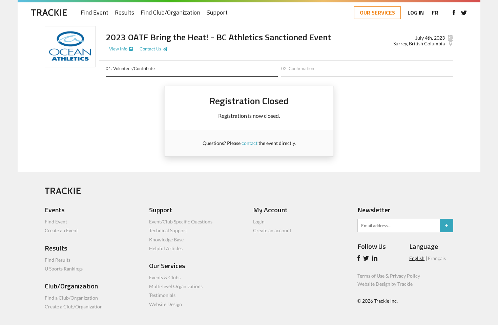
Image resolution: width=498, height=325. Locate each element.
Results (124, 12)
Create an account (272, 230)
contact (249, 143)
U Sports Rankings (64, 269)
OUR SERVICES (377, 12)
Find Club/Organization (170, 12)
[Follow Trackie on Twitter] (367, 259)
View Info (118, 48)
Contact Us (150, 48)
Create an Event (61, 230)
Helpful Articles (166, 248)
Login (259, 221)
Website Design (165, 304)
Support (217, 12)
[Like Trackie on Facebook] (359, 259)
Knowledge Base (166, 239)
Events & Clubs (165, 277)
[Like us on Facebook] (454, 12)
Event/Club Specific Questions (180, 221)
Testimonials (162, 295)
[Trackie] (63, 192)
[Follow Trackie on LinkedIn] (375, 259)
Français (437, 258)
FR (435, 12)
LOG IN (416, 12)
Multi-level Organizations (176, 286)
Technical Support (168, 230)
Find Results (57, 260)
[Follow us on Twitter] (464, 12)
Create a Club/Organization (74, 306)
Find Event (94, 12)
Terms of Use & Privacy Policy (388, 276)
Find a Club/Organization (71, 298)
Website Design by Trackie (385, 284)
